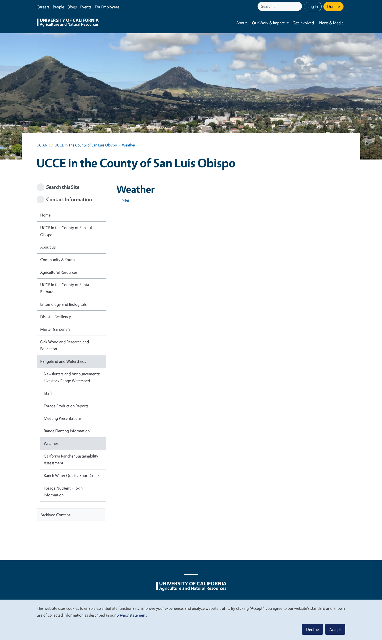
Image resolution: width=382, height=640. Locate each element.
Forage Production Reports (66, 405)
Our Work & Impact (268, 22)
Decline (312, 629)
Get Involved (303, 22)
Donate (333, 6)
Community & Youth (57, 259)
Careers (42, 6)
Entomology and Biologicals (63, 304)
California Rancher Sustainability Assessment (71, 459)
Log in (313, 6)
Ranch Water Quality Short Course (72, 475)
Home (45, 215)
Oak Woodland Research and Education (64, 345)
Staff (48, 393)
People (58, 6)
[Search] (299, 6)
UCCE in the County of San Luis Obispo (66, 231)
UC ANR (43, 145)
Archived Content (55, 514)
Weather (51, 443)
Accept (335, 629)
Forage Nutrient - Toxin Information (63, 491)
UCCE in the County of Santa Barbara (64, 288)
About (241, 22)
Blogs (72, 6)
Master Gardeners (55, 329)
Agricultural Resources (58, 272)
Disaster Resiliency (55, 316)
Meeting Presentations (62, 418)
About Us (48, 247)
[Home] (68, 23)
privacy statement (132, 615)
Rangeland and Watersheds (63, 361)
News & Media (331, 22)
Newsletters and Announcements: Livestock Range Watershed (72, 377)
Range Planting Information (67, 430)
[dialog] (191, 619)
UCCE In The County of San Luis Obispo (86, 145)
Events (85, 6)
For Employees (107, 6)
